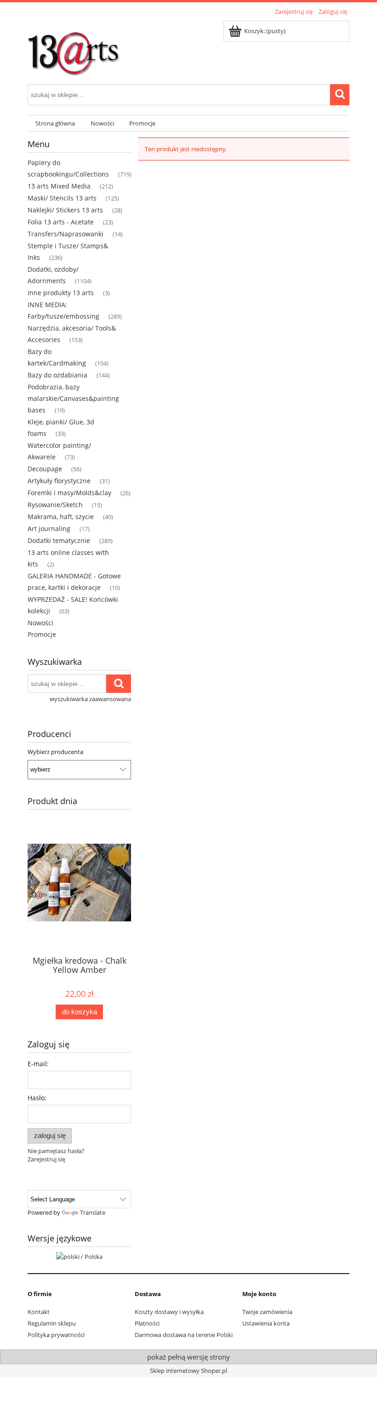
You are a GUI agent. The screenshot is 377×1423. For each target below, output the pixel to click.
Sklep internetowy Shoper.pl (188, 1370)
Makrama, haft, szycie (61, 516)
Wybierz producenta (55, 752)
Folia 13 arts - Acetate (61, 221)
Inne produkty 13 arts (61, 292)
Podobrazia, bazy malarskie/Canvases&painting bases (73, 398)
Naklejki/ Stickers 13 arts (65, 210)
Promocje (42, 634)
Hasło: (37, 1097)
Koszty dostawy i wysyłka (169, 1312)
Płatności (147, 1323)
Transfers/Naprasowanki (65, 233)
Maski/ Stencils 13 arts (62, 198)
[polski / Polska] (79, 1256)
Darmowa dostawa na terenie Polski (184, 1335)
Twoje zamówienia (267, 1312)
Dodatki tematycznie (59, 540)
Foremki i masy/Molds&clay (69, 492)
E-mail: (38, 1063)
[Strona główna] (74, 49)
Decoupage (45, 468)
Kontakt (39, 1312)
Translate (92, 1212)
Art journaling (49, 528)
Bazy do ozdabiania (57, 375)
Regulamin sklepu (52, 1323)
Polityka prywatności (56, 1335)
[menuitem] (55, 123)
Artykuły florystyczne (59, 480)
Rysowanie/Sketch (55, 504)
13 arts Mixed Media (59, 186)
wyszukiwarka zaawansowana (90, 699)
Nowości (40, 622)
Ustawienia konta (266, 1323)
